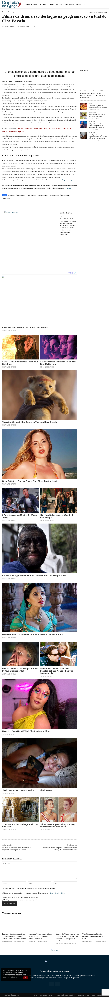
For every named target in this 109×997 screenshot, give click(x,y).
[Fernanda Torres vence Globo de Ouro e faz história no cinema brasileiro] (41, 923)
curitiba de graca (9, 26)
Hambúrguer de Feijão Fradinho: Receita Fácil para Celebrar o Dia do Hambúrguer (92, 95)
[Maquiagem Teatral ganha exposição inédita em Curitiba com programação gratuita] (83, 135)
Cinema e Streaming (8, 12)
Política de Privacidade (68, 995)
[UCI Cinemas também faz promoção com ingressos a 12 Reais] (94, 923)
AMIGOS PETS (80, 4)
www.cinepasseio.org (65, 180)
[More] (104, 26)
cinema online (21, 195)
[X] (75, 26)
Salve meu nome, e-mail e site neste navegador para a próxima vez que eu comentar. (30, 888)
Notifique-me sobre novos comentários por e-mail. (21, 897)
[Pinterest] (80, 26)
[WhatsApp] (85, 26)
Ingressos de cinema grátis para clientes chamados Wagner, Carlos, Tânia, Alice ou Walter (14, 936)
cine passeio (11, 195)
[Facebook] (70, 26)
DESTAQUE (92, 121)
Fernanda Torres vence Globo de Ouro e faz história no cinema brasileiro (40, 936)
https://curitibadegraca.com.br (68, 216)
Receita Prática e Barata (65, 4)
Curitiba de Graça (31, 4)
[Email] (95, 26)
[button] (104, 4)
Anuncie (57, 995)
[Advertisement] (54, 45)
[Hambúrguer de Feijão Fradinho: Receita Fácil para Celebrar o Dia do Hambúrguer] (93, 81)
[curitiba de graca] (31, 237)
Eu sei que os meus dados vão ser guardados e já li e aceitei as (35, 893)
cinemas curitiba (42, 195)
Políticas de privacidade (57, 893)
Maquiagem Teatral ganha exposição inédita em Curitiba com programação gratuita (98, 136)
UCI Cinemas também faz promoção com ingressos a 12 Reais (93, 936)
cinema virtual (32, 195)
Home (35, 995)
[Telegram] (100, 26)
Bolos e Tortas (92, 112)
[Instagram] (57, 984)
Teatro (51, 4)
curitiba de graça (54, 195)
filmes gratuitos (65, 195)
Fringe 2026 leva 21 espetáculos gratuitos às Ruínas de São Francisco (96, 125)
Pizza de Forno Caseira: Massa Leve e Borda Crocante (98, 106)
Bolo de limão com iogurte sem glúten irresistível (97, 115)
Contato (50, 995)
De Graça (43, 4)
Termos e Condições (83, 995)
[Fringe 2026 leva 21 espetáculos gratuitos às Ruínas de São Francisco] (83, 124)
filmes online (6, 198)
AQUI (69, 188)
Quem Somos (42, 995)
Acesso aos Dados (96, 995)
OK (25, 978)
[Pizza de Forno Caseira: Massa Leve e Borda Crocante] (83, 106)
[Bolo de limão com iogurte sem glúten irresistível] (83, 115)
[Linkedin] (90, 26)
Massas (90, 103)
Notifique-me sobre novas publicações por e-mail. (21, 900)
